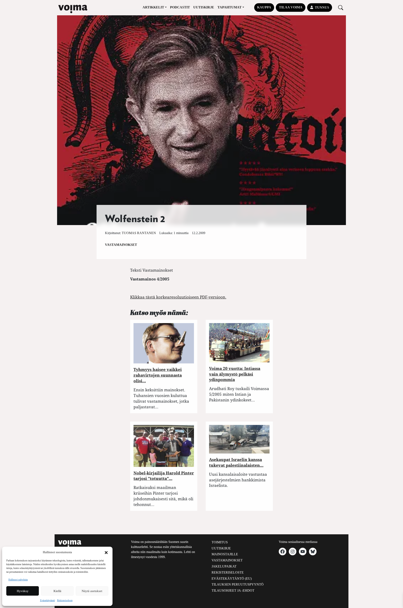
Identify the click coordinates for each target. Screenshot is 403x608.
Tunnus (322, 7)
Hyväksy (23, 591)
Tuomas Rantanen (139, 233)
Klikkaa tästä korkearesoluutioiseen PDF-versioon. (178, 297)
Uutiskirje (203, 7)
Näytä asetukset (92, 591)
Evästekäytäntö (47, 600)
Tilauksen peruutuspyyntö (238, 584)
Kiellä (57, 591)
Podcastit (180, 7)
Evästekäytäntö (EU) (232, 578)
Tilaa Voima (290, 7)
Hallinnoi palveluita (18, 579)
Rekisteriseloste (65, 600)
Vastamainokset (121, 244)
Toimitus (220, 542)
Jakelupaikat (224, 566)
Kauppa (264, 7)
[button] (106, 552)
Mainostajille (225, 554)
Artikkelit (153, 7)
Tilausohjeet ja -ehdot (233, 590)
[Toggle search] (340, 7)
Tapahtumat (229, 7)
